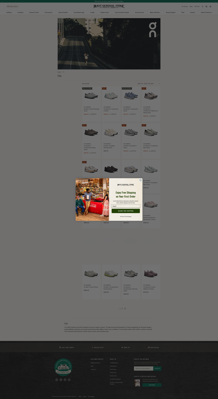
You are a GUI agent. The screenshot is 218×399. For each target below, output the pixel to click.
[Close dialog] (141, 180)
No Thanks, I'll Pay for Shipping (125, 216)
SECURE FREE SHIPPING (125, 211)
